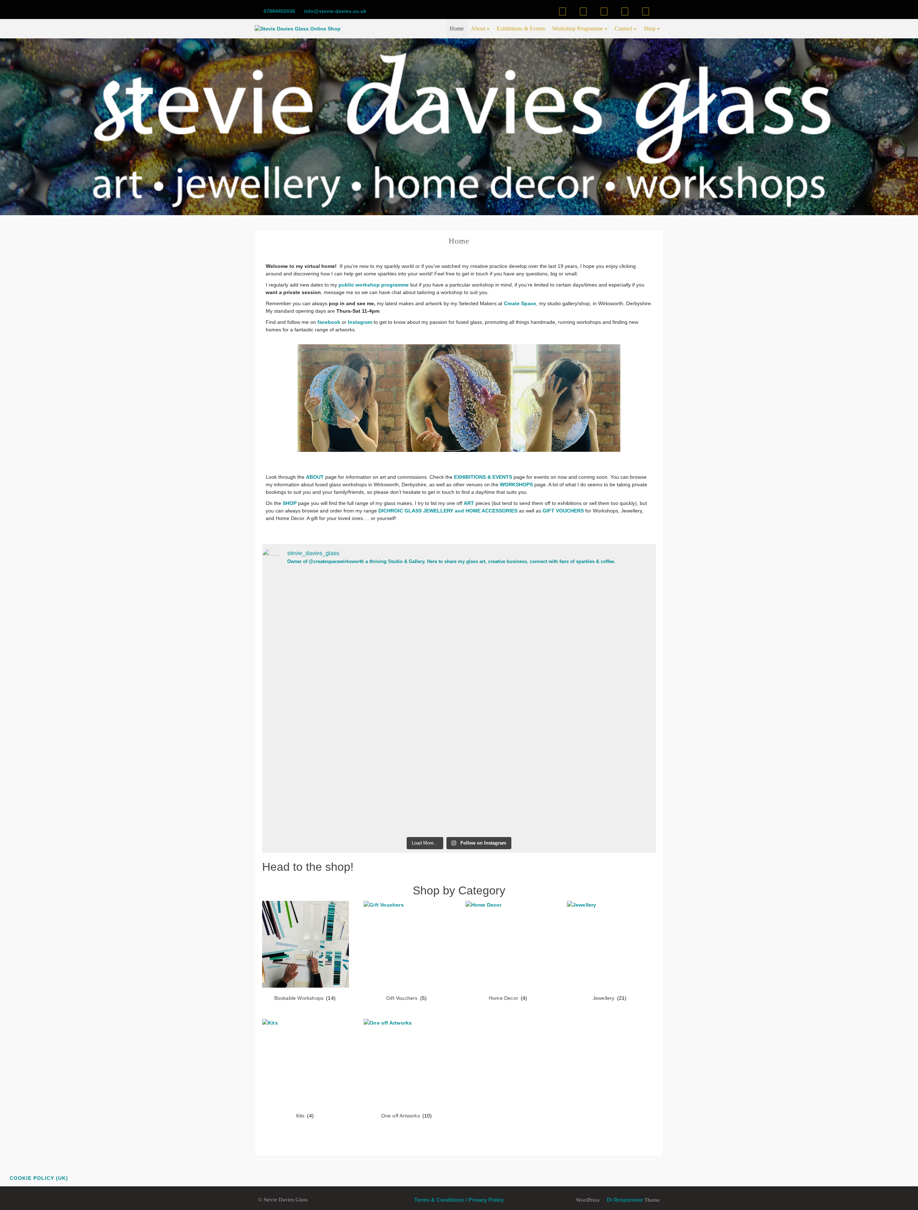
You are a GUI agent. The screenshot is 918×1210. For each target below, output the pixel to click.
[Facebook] (624, 11)
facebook (329, 322)
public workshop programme (374, 285)
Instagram (360, 322)
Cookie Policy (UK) (39, 1178)
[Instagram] (645, 11)
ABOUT (315, 477)
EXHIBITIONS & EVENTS (483, 477)
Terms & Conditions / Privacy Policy (459, 1200)
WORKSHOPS (516, 484)
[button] (269, 398)
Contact (623, 28)
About (478, 28)
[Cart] (583, 11)
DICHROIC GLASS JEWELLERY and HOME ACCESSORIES (447, 511)
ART (469, 503)
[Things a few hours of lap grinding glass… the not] (326, 642)
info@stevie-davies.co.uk (334, 11)
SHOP (290, 503)
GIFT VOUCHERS (563, 511)
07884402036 (278, 11)
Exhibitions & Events (521, 28)
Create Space (520, 303)
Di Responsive (624, 1200)
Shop (650, 28)
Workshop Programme (577, 28)
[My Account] (604, 11)
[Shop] (562, 11)
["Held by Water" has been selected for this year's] (458, 631)
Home (457, 28)
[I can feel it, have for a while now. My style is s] (591, 703)
